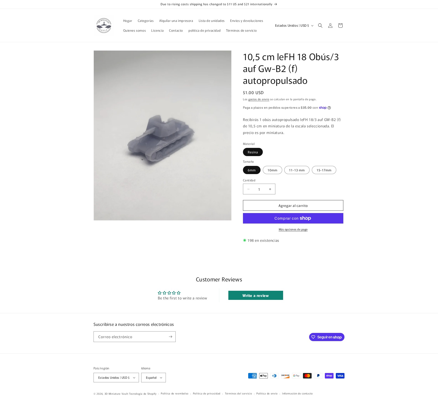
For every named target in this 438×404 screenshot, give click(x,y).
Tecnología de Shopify (142, 393)
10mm (272, 170)
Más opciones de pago (293, 229)
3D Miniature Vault (116, 393)
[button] (320, 26)
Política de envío (267, 393)
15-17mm (324, 170)
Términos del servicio (238, 393)
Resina (253, 152)
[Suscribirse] (170, 336)
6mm (252, 170)
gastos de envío (258, 99)
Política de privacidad (206, 393)
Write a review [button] (255, 295)
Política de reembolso (174, 393)
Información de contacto (297, 393)
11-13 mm (297, 170)
